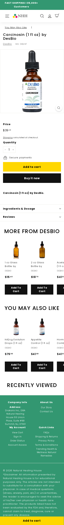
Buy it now (32, 178)
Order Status (17, 440)
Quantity (9, 142)
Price (6, 124)
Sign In (18, 436)
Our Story (46, 407)
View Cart (17, 432)
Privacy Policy (46, 440)
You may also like (16, 27)
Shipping (8, 137)
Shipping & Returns (46, 436)
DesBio (7, 44)
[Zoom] (58, 108)
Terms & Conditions (46, 444)
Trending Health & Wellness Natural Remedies (46, 452)
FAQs (46, 432)
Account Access (17, 444)
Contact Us (46, 411)
